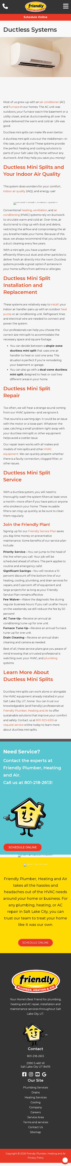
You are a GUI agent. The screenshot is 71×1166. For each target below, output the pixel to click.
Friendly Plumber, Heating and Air (26, 710)
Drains (36, 1092)
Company (35, 1107)
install (55, 304)
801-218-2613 (37, 782)
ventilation (40, 210)
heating (27, 210)
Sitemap (35, 1132)
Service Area (35, 1117)
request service (13, 724)
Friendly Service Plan (42, 531)
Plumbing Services (35, 1087)
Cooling (36, 1102)
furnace (14, 106)
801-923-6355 (45, 720)
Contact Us (35, 1127)
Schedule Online (35, 17)
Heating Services (36, 1097)
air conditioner (49, 102)
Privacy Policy (36, 1157)
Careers (36, 1112)
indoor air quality (14, 191)
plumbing (50, 658)
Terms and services (35, 1122)
